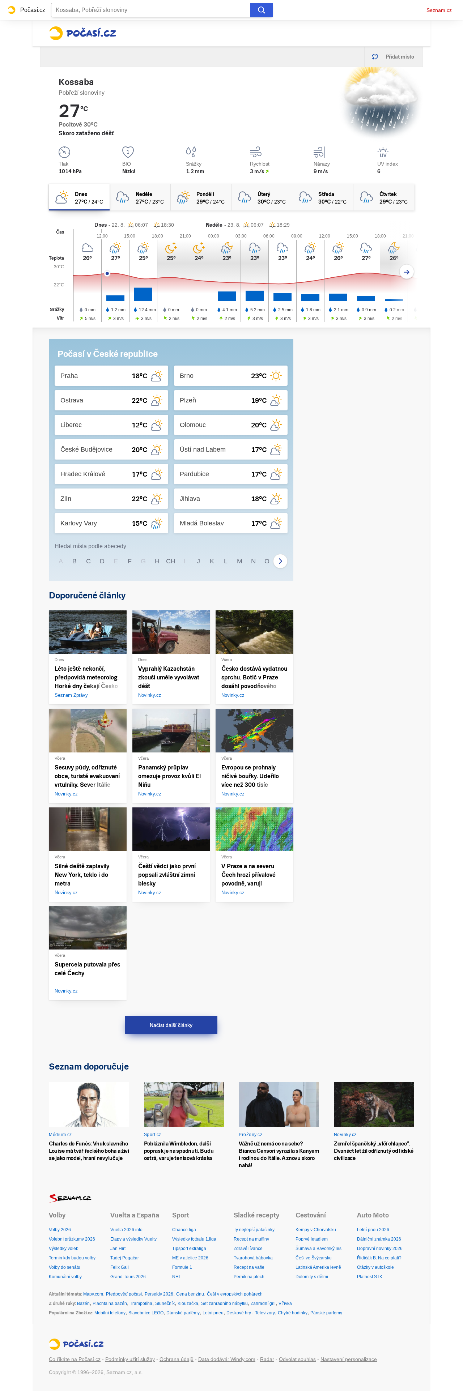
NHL (176, 1276)
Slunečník (165, 1303)
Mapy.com (93, 1294)
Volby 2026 (60, 1229)
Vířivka (285, 1303)
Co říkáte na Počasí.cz (75, 1359)
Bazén (83, 1303)
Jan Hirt (118, 1248)
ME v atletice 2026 (190, 1257)
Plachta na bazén (110, 1303)
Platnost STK (369, 1276)
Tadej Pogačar (124, 1257)
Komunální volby (65, 1276)
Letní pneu (213, 1312)
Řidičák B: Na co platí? (379, 1257)
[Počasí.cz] (82, 33)
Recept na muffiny (251, 1239)
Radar (267, 1359)
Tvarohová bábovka (253, 1257)
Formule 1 (182, 1267)
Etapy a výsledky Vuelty (133, 1239)
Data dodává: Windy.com (226, 1359)
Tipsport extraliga (189, 1248)
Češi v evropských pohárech (235, 1294)
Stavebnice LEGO (145, 1312)
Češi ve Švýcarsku (314, 1257)
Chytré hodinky (292, 1312)
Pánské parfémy (326, 1312)
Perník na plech (249, 1276)
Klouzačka (188, 1303)
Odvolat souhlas (297, 1359)
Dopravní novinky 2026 (380, 1248)
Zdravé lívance (248, 1248)
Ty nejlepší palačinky (254, 1229)
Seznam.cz (439, 10)
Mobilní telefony (110, 1312)
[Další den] (406, 271)
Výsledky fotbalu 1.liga (194, 1239)
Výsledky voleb (63, 1248)
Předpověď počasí (124, 1294)
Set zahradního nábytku (224, 1303)
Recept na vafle (249, 1267)
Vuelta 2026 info (126, 1229)
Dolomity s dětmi (312, 1276)
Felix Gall (119, 1267)
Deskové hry (239, 1312)
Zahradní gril (263, 1303)
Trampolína (141, 1303)
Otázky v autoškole (375, 1267)
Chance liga (184, 1229)
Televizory (265, 1312)
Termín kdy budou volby (72, 1257)
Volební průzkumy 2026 (72, 1239)
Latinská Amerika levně (318, 1267)
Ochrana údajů (177, 1359)
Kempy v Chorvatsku (316, 1229)
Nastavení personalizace (348, 1359)
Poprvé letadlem (312, 1239)
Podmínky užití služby (130, 1359)
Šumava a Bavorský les (318, 1248)
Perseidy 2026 (159, 1294)
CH (170, 561)
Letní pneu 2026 (373, 1229)
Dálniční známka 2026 (379, 1239)
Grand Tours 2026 (128, 1276)
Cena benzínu (190, 1294)
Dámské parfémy (183, 1312)
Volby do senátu (64, 1267)
